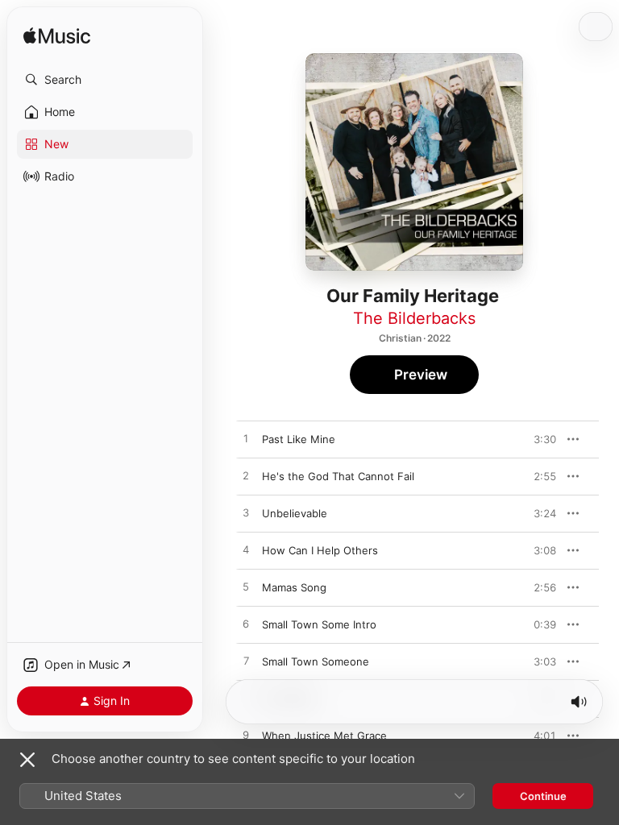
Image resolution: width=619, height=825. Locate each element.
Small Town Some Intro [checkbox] (319, 624)
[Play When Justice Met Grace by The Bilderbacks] (246, 735)
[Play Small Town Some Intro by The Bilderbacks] (246, 624)
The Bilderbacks (414, 318)
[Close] (27, 759)
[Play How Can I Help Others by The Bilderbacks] (246, 550)
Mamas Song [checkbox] (294, 587)
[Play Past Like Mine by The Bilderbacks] (246, 439)
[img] (56, 36)
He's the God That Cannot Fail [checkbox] (338, 476)
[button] (105, 79)
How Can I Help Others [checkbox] (320, 550)
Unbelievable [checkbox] (294, 513)
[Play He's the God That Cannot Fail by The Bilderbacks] (246, 476)
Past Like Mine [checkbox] (298, 439)
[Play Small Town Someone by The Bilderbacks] (246, 661)
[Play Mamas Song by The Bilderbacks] (246, 587)
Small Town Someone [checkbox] (315, 661)
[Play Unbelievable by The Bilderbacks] (246, 513)
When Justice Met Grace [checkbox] (324, 735)
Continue (543, 796)
